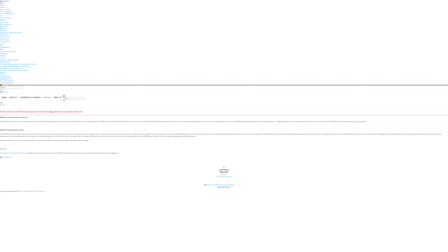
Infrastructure (4, 39)
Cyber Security (4, 37)
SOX (1, 45)
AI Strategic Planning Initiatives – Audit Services (15, 66)
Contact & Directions (6, 83)
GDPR (2, 49)
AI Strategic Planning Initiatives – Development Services (18, 64)
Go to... (2, 3)
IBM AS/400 (4, 26)
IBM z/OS (3, 20)
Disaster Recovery (6, 24)
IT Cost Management (7, 14)
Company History (5, 77)
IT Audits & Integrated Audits (9, 60)
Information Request (6, 81)
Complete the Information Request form (13, 153)
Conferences (4, 54)
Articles (2, 7)
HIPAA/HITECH (5, 47)
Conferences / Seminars (8, 51)
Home (2, 5)
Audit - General (5, 9)
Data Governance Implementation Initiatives (14, 70)
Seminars (3, 56)
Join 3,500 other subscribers (224, 176)
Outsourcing (4, 22)
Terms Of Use (27, 191)
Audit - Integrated (5, 12)
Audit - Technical (5, 18)
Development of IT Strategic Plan (10, 68)
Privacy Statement (39, 191)
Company (3, 75)
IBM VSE (2, 28)
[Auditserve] (4, 1)
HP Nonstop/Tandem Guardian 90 (11, 33)
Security (2, 43)
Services (2, 58)
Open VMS (3, 31)
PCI (1, 16)
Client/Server (4, 35)
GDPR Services (5, 62)
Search (2, 90)
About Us (3, 73)
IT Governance (4, 41)
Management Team (6, 79)
